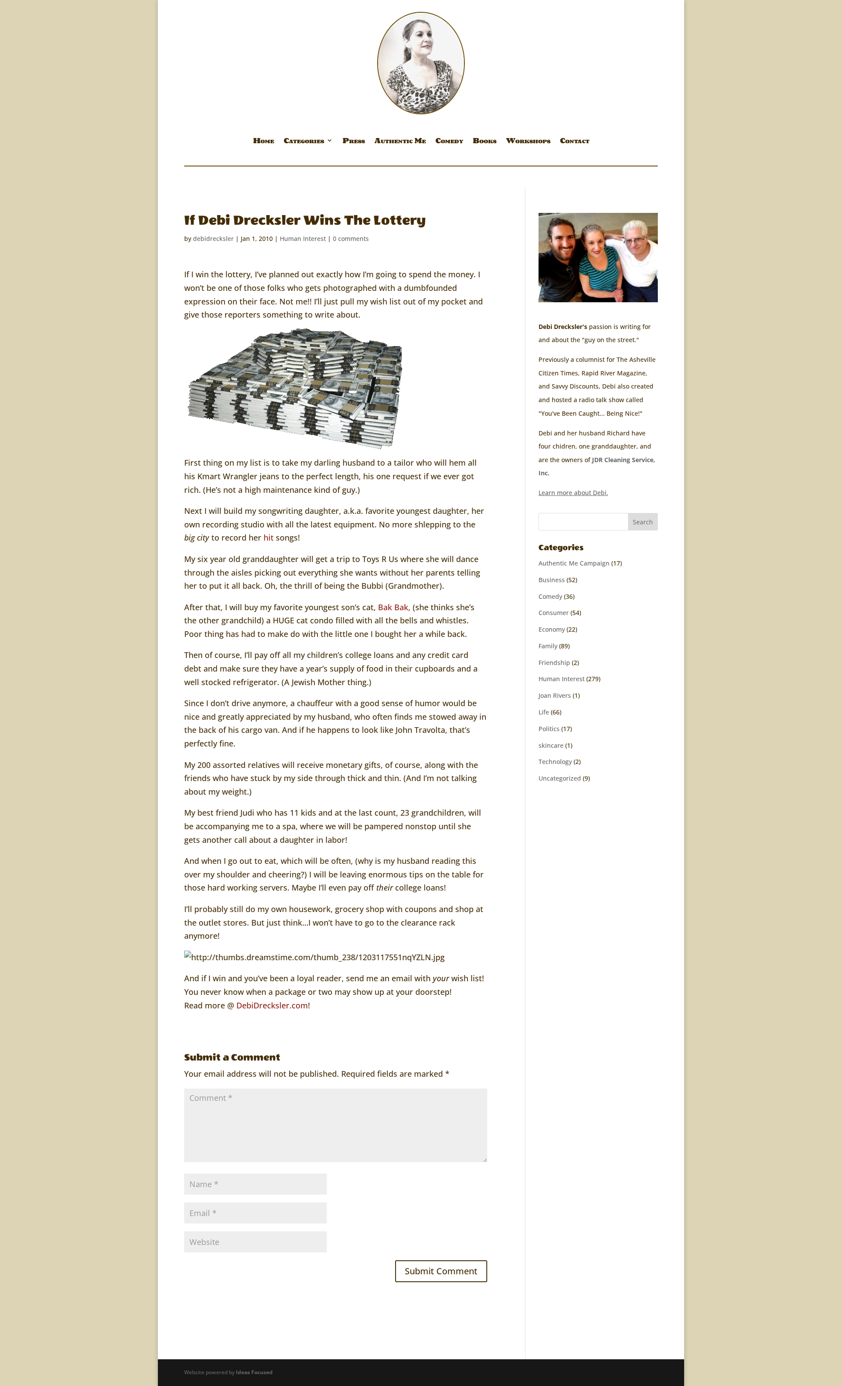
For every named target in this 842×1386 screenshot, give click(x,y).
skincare (551, 745)
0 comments (351, 238)
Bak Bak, (394, 607)
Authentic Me (400, 142)
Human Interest (303, 238)
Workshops (528, 142)
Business (552, 580)
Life (544, 712)
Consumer (554, 612)
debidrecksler (213, 238)
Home (263, 142)
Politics (549, 729)
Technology (555, 761)
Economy (552, 629)
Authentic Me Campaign (574, 563)
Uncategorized (560, 778)
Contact (574, 142)
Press (354, 142)
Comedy (449, 142)
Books (484, 142)
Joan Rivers (555, 695)
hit (270, 537)
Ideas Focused (254, 1372)
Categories (304, 142)
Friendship (554, 662)
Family (548, 646)
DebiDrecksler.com (272, 1005)
